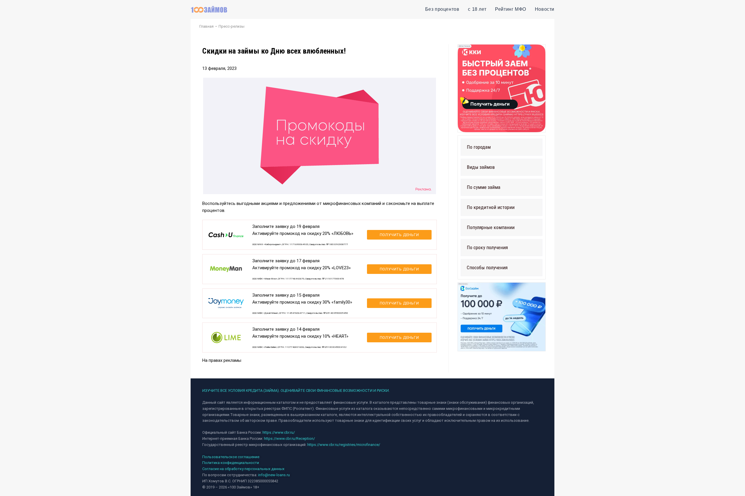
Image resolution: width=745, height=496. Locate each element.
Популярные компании (491, 227)
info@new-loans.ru (274, 475)
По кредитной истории (491, 207)
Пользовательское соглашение (230, 457)
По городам (479, 147)
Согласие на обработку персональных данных (243, 469)
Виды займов (481, 167)
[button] (501, 147)
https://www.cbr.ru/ (278, 432)
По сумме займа (483, 187)
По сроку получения (487, 247)
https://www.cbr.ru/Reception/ (289, 438)
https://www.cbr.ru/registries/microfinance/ (343, 444)
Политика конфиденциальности (230, 462)
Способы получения (487, 267)
